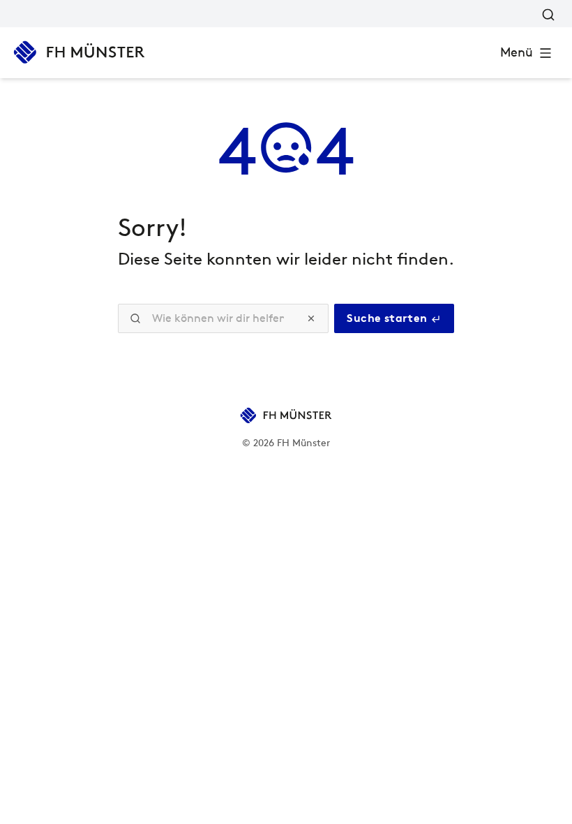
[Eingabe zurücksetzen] (311, 318)
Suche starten (388, 318)
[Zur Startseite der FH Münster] (79, 52)
